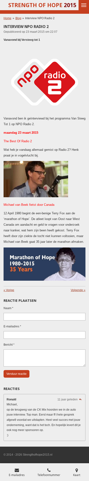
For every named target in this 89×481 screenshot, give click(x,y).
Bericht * (9, 344)
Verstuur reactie (16, 374)
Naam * (8, 308)
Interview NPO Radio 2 (40, 18)
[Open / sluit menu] (84, 5)
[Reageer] (80, 399)
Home (7, 18)
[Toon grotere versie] (44, 82)
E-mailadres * (12, 326)
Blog (18, 18)
